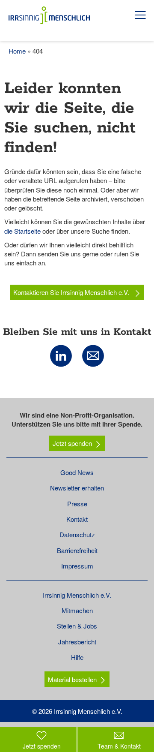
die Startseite (22, 230)
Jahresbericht (77, 641)
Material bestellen (72, 679)
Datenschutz (77, 534)
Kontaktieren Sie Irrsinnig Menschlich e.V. (72, 292)
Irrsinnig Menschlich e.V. (77, 594)
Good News (77, 472)
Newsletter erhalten (77, 487)
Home (17, 50)
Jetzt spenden (72, 443)
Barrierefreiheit (77, 550)
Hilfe (77, 657)
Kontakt (77, 518)
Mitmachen (77, 610)
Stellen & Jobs (77, 625)
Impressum (77, 565)
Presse (77, 503)
